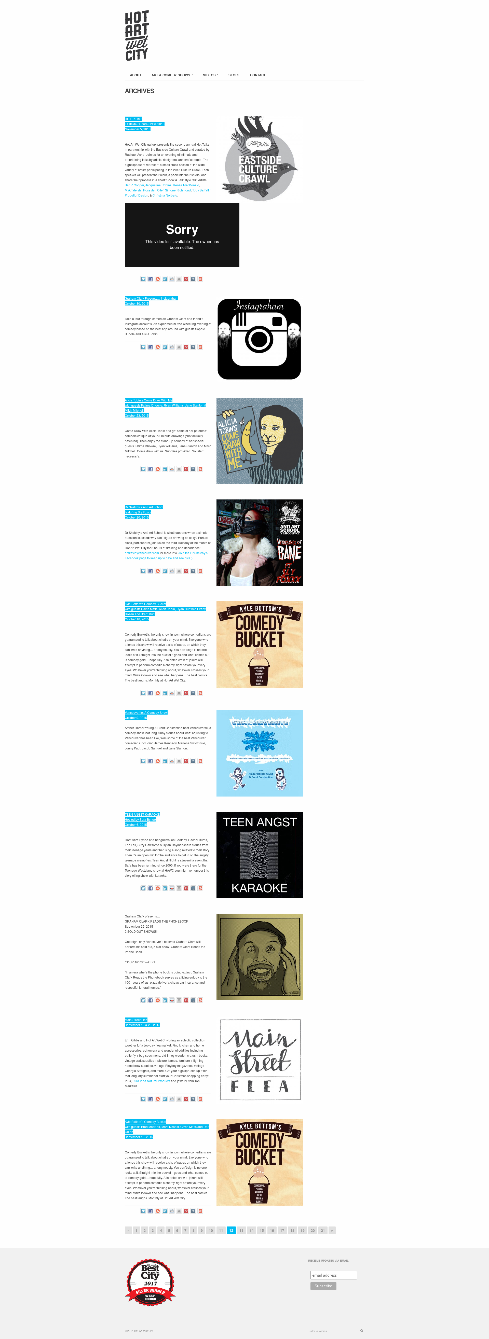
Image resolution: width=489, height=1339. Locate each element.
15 (262, 1230)
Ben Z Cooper (134, 185)
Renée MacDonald (186, 185)
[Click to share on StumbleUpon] (157, 279)
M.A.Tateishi (133, 190)
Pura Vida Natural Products (151, 1081)
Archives (139, 90)
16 (272, 1230)
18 (292, 1230)
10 (211, 1230)
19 (303, 1230)
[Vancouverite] (259, 753)
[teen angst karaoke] (259, 855)
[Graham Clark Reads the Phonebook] (259, 957)
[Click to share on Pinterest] (186, 279)
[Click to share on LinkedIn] (165, 279)
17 (282, 1230)
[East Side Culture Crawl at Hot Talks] (259, 159)
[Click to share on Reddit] (172, 279)
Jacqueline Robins (158, 185)
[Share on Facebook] (150, 279)
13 (241, 1230)
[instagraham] (259, 339)
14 (252, 1230)
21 (323, 1230)
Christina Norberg (165, 195)
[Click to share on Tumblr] (193, 279)
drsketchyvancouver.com (142, 553)
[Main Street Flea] (259, 1060)
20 (313, 1230)
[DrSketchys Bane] (259, 542)
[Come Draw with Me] (259, 441)
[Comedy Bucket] (259, 644)
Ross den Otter (153, 190)
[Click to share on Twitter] (143, 279)
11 (221, 1230)
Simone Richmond (178, 190)
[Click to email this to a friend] (179, 279)
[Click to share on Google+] (200, 279)
